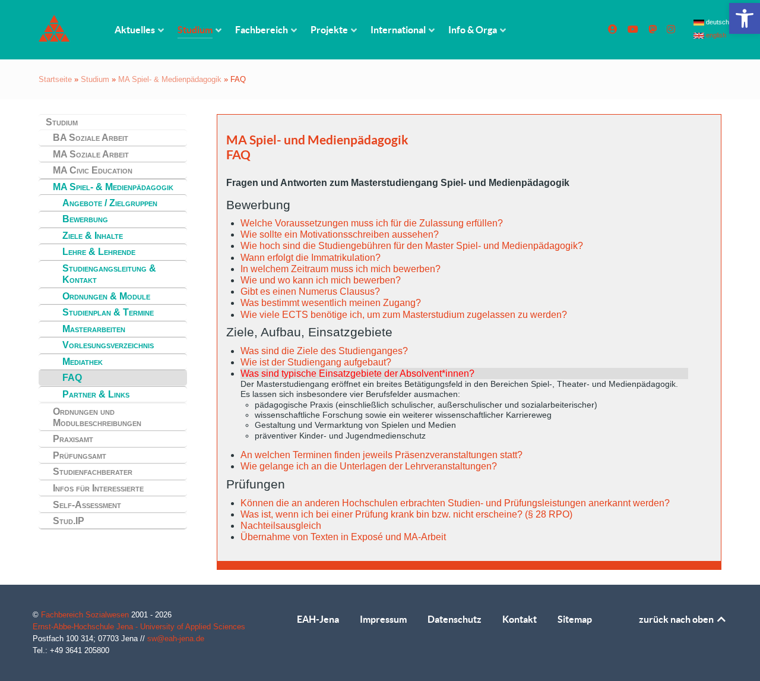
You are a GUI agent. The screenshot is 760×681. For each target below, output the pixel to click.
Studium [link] (95, 79)
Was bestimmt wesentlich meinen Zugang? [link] (330, 303)
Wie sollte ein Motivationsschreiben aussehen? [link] (339, 234)
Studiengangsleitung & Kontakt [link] (109, 274)
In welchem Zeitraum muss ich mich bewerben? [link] (340, 269)
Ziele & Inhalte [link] (92, 236)
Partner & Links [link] (95, 394)
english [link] (715, 35)
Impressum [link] (383, 619)
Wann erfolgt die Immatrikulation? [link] (310, 258)
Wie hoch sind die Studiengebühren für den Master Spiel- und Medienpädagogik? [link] (411, 246)
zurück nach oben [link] (677, 619)
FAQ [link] (72, 378)
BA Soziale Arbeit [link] (90, 138)
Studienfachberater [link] (92, 471)
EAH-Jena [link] (318, 619)
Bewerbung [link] (85, 219)
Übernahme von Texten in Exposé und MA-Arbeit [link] (343, 537)
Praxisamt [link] (73, 439)
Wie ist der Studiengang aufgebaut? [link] (315, 362)
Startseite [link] (55, 79)
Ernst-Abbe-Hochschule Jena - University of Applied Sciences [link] (139, 626)
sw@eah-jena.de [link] (175, 638)
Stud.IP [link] (68, 521)
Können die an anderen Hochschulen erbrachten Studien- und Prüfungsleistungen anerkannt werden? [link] (455, 503)
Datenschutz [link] (455, 619)
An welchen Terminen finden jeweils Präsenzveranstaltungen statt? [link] (381, 455)
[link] (744, 18)
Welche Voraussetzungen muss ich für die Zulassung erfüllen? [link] (371, 223)
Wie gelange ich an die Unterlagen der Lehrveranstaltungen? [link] (368, 466)
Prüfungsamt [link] (79, 455)
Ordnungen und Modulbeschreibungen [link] (97, 417)
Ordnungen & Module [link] (106, 296)
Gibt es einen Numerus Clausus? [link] (310, 291)
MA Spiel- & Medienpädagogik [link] (169, 79)
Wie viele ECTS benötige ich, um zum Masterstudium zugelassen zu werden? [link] (403, 315)
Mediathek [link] (82, 362)
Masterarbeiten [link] (93, 329)
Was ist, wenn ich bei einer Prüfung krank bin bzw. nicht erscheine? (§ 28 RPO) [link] (406, 514)
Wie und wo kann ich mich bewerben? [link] (320, 280)
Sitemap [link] (575, 619)
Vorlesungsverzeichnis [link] (108, 345)
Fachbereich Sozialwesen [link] (86, 614)
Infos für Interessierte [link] (98, 488)
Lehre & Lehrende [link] (98, 252)
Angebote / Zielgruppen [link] (109, 203)
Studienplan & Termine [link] (108, 312)
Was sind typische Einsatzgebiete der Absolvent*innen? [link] (357, 373)
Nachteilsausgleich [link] (280, 526)
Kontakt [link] (519, 619)
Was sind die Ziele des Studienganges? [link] (324, 351)
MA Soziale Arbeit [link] (91, 154)
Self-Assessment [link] (87, 505)
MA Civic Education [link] (92, 170)
